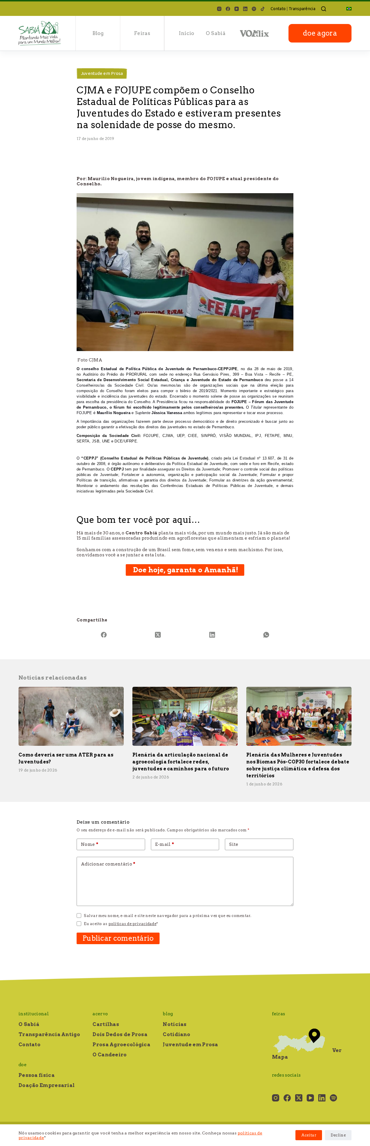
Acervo (100, 1013)
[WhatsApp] (266, 635)
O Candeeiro (109, 1055)
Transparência (302, 8)
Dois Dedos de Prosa (119, 1034)
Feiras (142, 33)
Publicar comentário (118, 938)
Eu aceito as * (121, 924)
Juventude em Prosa (102, 73)
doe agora (320, 33)
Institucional (33, 1013)
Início (186, 33)
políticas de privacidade (132, 924)
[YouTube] (236, 9)
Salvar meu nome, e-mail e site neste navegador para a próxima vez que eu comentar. (167, 916)
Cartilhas (105, 1024)
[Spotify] (254, 9)
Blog (97, 33)
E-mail (164, 844)
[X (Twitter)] (158, 635)
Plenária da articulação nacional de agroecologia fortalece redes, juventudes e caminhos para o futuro (180, 762)
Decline (338, 1135)
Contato (278, 8)
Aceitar (308, 1135)
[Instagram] (219, 9)
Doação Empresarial (46, 1085)
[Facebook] (228, 9)
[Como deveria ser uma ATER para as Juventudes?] (71, 716)
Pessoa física (36, 1075)
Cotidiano (176, 1034)
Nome (89, 844)
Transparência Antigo (49, 1034)
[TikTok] (262, 9)
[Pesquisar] (323, 8)
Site (233, 844)
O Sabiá (215, 33)
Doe (22, 1064)
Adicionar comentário (108, 864)
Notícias (174, 1024)
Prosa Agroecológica (121, 1044)
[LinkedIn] (245, 9)
